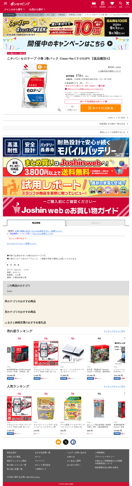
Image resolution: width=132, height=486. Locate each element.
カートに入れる (101, 108)
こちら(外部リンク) (43, 234)
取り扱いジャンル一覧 (16, 465)
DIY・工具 (50, 15)
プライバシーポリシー (104, 457)
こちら (37, 477)
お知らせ (71, 457)
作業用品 (61, 15)
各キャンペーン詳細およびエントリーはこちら (85, 89)
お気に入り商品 (13, 457)
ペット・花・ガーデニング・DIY (30, 15)
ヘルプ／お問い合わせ (76, 453)
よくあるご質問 (74, 461)
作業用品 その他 (75, 15)
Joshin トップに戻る (116, 118)
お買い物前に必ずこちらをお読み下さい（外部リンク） (39, 231)
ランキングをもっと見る (114, 331)
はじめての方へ (74, 465)
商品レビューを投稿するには (112, 132)
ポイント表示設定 (42, 465)
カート (38, 457)
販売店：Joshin (114, 67)
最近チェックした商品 (16, 461)
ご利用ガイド (41, 469)
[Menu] (5, 3)
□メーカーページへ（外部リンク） (22, 243)
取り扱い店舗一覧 (14, 469)
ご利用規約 (100, 453)
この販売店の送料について (109, 71)
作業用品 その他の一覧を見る (112, 124)
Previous (9, 350)
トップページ (9, 15)
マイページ (40, 461)
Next (123, 350)
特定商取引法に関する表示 (106, 467)
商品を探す (12, 453)
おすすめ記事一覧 (42, 453)
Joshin (9, 291)
